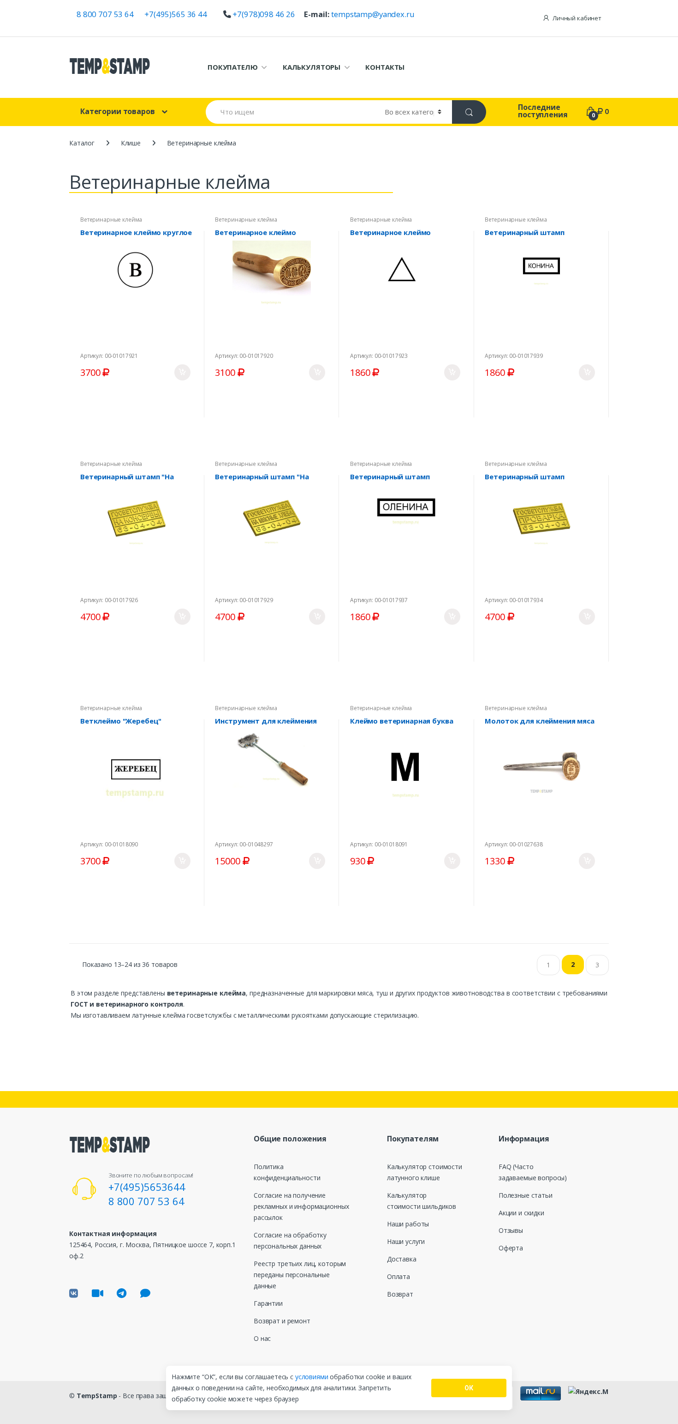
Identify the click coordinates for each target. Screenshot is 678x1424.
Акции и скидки (521, 1212)
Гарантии (268, 1303)
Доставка (401, 1259)
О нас (262, 1338)
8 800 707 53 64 (105, 14)
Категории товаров (117, 111)
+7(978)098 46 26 (263, 14)
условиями (312, 1376)
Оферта (511, 1247)
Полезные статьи (526, 1195)
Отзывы (511, 1230)
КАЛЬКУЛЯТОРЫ (311, 67)
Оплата (398, 1276)
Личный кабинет (577, 18)
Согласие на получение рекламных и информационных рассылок (301, 1206)
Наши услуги (406, 1241)
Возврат (400, 1294)
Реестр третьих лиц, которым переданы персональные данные (300, 1274)
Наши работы (408, 1223)
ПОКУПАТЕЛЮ (233, 67)
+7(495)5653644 (146, 1187)
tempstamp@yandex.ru (372, 14)
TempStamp (97, 1395)
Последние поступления (542, 111)
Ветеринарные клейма (111, 219)
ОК (468, 1388)
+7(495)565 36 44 (175, 14)
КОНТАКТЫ (384, 67)
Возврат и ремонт (282, 1320)
